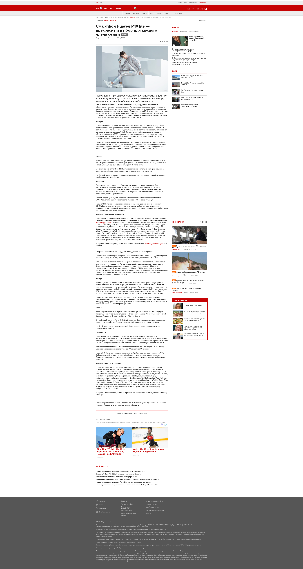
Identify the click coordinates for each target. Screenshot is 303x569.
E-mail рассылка (104, 512)
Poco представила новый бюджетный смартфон (116, 477)
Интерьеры (156, 17)
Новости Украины (177, 276)
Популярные (183, 32)
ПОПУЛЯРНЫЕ (193, 3)
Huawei (108, 419)
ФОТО (185, 3)
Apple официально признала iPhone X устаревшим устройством (185, 63)
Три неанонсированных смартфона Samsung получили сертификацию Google (127, 479)
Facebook (102, 501)
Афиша (162, 17)
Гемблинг (168, 17)
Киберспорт (139, 17)
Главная (127, 13)
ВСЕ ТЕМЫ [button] (202, 20)
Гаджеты (132, 17)
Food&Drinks (119, 17)
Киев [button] (97, 9)
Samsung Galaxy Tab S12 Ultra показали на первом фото (119, 474)
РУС (97, 3)
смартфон (102, 419)
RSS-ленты (102, 508)
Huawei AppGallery (103, 223)
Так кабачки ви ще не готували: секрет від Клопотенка (194, 319)
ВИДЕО (180, 3)
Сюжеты (174, 71)
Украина (136, 13)
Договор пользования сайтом (154, 501)
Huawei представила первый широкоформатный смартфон (120, 471)
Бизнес (159, 13)
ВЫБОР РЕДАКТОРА (178, 222)
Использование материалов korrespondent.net (126, 508)
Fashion (111, 17)
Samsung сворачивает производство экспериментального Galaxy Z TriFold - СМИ (128, 485)
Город (145, 13)
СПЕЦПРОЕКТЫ (203, 3)
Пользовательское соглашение (155, 510)
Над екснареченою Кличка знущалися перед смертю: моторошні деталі (193, 327)
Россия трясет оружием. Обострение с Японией (189, 105)
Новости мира (176, 249)
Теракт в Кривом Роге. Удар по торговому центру (192, 98)
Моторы (126, 17)
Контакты (124, 501)
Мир (151, 13)
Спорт (167, 13)
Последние (175, 32)
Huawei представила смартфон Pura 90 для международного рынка (123, 482)
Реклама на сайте (127, 504)
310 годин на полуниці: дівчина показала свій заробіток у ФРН (194, 312)
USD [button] (111, 9)
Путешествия (148, 17)
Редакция (148, 513)
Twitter (101, 505)
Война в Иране (109, 20)
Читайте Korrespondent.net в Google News (132, 413)
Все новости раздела (102, 17)
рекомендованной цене (154, 244)
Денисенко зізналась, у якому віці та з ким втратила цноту (194, 334)
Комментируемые (194, 32)
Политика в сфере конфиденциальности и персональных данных (153, 505)
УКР (101, 3)
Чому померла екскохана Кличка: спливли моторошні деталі (195, 304)
